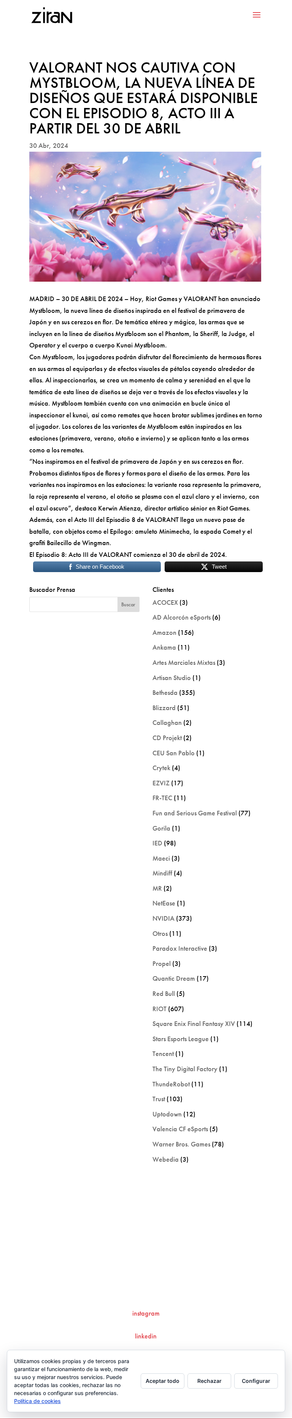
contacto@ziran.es (146, 1288)
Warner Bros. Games (181, 1144)
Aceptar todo (162, 1381)
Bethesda (165, 692)
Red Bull (163, 993)
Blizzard (164, 707)
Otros (160, 933)
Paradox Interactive (179, 948)
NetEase (163, 903)
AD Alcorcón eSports (181, 617)
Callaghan (167, 722)
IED (157, 843)
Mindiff (162, 873)
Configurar (256, 1381)
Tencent (163, 1053)
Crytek (161, 767)
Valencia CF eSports (180, 1128)
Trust (158, 1098)
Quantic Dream (173, 978)
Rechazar (209, 1381)
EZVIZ (161, 782)
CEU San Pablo (173, 752)
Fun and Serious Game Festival (194, 813)
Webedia (165, 1159)
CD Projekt (167, 737)
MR (157, 888)
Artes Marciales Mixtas (183, 662)
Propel (161, 963)
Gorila (161, 828)
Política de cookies (37, 1401)
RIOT (159, 1008)
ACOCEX (165, 602)
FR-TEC (162, 797)
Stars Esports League (180, 1038)
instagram (146, 1313)
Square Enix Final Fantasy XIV (193, 1023)
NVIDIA (163, 918)
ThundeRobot (171, 1084)
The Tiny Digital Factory (184, 1068)
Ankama (164, 647)
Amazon (164, 632)
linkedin (146, 1336)
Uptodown (167, 1114)
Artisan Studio (171, 677)
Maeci (161, 858)
